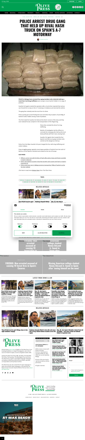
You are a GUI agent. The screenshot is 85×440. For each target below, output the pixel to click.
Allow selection (42, 232)
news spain (33, 182)
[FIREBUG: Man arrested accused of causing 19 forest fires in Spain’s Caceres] (30, 245)
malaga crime (62, 180)
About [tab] (62, 209)
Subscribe (71, 1)
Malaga (45, 16)
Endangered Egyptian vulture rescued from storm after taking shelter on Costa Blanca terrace (59, 347)
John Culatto (44, 39)
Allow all (61, 232)
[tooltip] (73, 7)
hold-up (50, 180)
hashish (45, 180)
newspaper (40, 182)
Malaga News (36, 170)
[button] (48, 341)
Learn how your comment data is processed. (53, 237)
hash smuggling (38, 180)
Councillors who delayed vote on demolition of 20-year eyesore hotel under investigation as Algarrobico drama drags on (59, 294)
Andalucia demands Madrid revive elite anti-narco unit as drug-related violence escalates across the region (25, 293)
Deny (23, 232)
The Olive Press (58, 182)
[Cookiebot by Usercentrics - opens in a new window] (65, 205)
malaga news (26, 182)
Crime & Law (36, 16)
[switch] (35, 226)
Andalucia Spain (29, 180)
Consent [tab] (23, 209)
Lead (41, 16)
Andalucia (22, 180)
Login (79, 1)
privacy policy (76, 371)
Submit (76, 375)
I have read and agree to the (77, 370)
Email (71, 360)
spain (45, 182)
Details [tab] (42, 209)
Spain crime (50, 182)
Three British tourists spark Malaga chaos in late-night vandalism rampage (8, 292)
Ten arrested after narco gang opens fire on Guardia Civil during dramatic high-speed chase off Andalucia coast (75, 294)
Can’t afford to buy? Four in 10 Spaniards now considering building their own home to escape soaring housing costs (58, 353)
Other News (51, 16)
